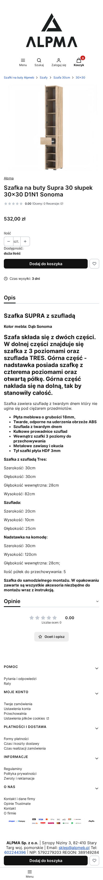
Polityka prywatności (20, 773)
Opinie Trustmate (17, 803)
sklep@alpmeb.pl (74, 847)
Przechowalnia (15, 713)
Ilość (7, 233)
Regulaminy (13, 769)
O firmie (10, 813)
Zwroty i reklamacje (19, 778)
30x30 (80, 77)
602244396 (15, 852)
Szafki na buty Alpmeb (19, 77)
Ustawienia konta (17, 709)
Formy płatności (16, 739)
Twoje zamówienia (18, 704)
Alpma (9, 178)
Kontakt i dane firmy (19, 799)
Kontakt (10, 808)
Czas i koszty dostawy (21, 743)
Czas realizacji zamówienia (25, 748)
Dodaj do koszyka (45, 263)
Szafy (44, 77)
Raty (7, 683)
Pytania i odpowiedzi (20, 679)
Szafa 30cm (61, 77)
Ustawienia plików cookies (25, 718)
